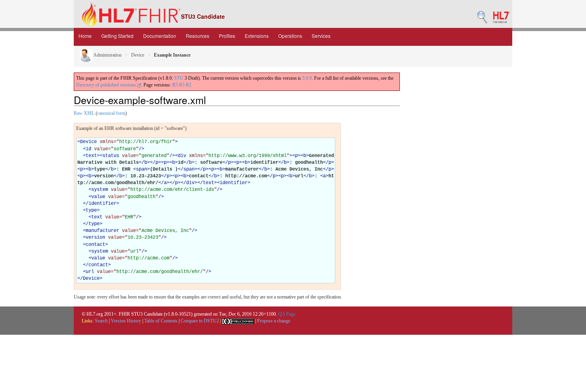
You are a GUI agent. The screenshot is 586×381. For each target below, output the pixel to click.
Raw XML (84, 113)
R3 (182, 85)
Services (321, 35)
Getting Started (117, 35)
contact (95, 244)
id (88, 149)
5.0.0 (307, 78)
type (91, 210)
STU (178, 78)
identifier (234, 183)
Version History (126, 321)
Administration (107, 55)
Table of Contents (160, 321)
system (99, 189)
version (95, 237)
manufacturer (102, 231)
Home (85, 35)
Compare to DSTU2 (200, 321)
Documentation (159, 35)
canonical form (111, 113)
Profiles (227, 35)
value (98, 197)
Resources (197, 35)
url (90, 272)
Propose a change (273, 321)
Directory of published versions (106, 85)
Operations (290, 35)
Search (101, 321)
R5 (175, 85)
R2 (188, 85)
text (91, 156)
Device (137, 55)
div (182, 156)
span (141, 169)
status (110, 156)
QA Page (286, 314)
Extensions (257, 35)
